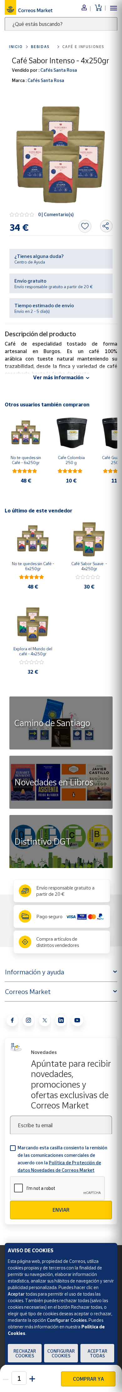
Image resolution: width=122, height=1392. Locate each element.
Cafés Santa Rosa (58, 70)
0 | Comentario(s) (56, 214)
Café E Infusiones (83, 46)
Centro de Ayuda (29, 261)
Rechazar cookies (24, 1353)
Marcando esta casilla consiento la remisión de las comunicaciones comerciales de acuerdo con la (62, 1159)
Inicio (16, 46)
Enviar (61, 1210)
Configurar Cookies (61, 1353)
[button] (32, 1378)
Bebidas (40, 46)
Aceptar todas (97, 1353)
